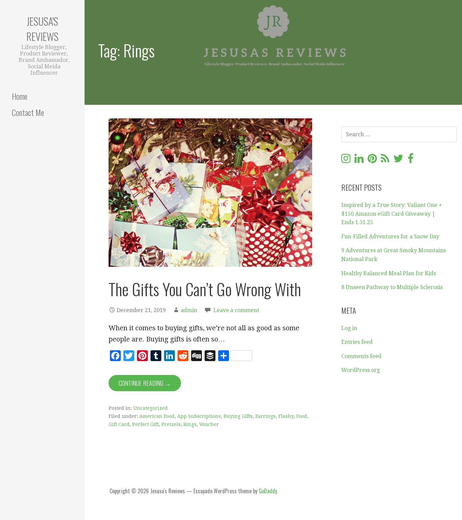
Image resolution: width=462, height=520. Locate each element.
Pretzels (171, 424)
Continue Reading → (145, 383)
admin (189, 310)
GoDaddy (268, 491)
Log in (349, 328)
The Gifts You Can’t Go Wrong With (205, 289)
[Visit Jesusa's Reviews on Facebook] (411, 160)
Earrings (265, 416)
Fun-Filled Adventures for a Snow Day (390, 236)
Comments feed (361, 356)
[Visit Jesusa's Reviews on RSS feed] (385, 160)
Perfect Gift (145, 424)
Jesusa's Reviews (42, 29)
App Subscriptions (199, 416)
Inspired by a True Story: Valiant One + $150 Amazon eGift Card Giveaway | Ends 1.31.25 (391, 214)
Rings (190, 424)
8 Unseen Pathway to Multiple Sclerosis (392, 287)
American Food (157, 416)
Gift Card (119, 424)
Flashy (286, 416)
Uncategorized (150, 408)
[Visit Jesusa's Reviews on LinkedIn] (359, 160)
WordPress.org (360, 370)
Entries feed (357, 342)
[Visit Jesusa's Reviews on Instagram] (345, 160)
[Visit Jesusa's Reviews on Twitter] (398, 160)
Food (301, 416)
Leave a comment (236, 310)
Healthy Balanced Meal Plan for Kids (388, 273)
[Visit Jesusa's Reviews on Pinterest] (372, 160)
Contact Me (28, 112)
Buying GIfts (238, 416)
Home (19, 96)
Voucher (209, 424)
